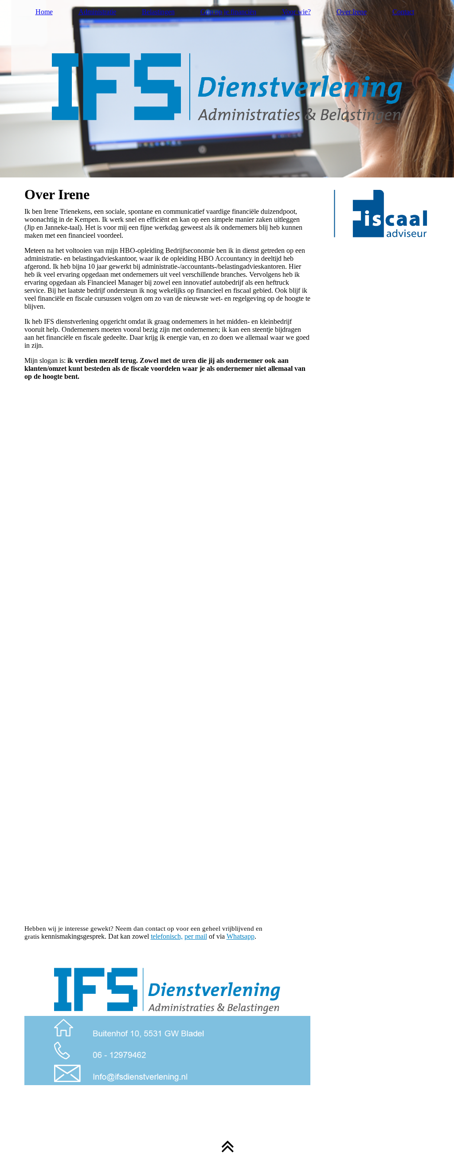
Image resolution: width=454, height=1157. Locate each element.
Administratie (97, 12)
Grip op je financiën (228, 12)
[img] (227, 88)
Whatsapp (240, 936)
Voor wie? (296, 12)
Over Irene (352, 12)
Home (44, 12)
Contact (403, 12)
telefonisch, (167, 936)
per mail (195, 936)
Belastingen (158, 12)
